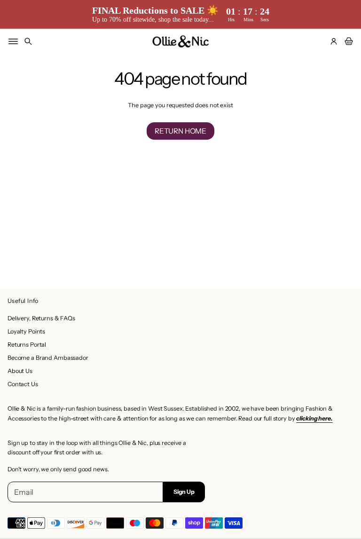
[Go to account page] (333, 41)
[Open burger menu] (13, 41)
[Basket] (347, 41)
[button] (28, 41)
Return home (180, 131)
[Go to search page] (28, 41)
